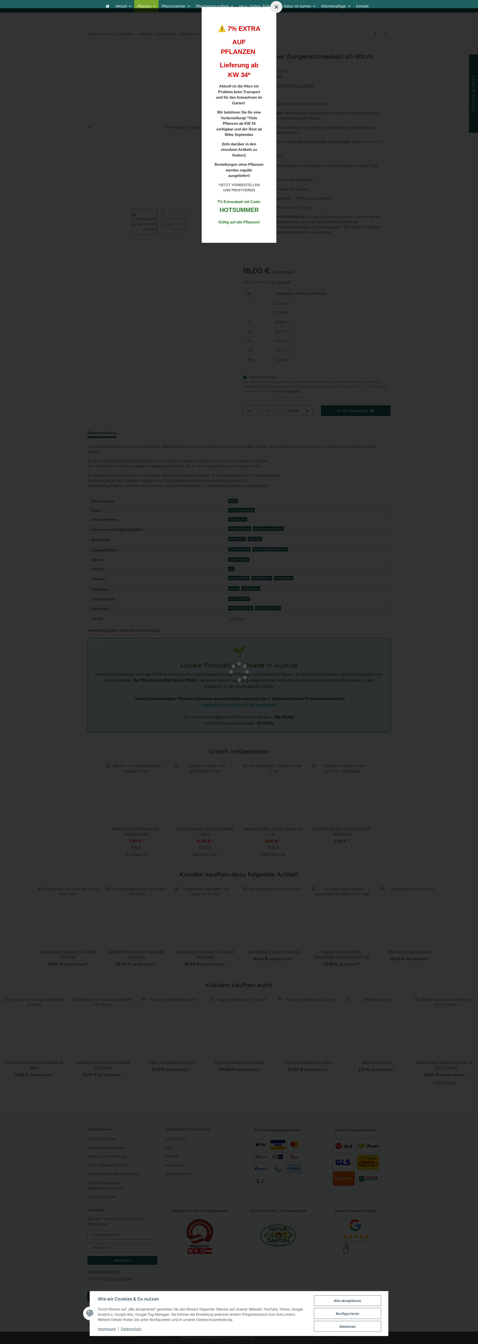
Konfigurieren (347, 1313)
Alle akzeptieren (347, 1301)
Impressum (107, 1329)
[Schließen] (276, 7)
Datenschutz (131, 1329)
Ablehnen (347, 1326)
